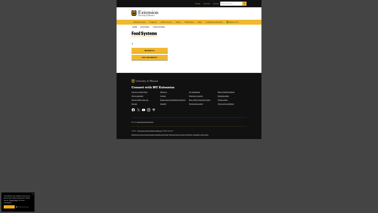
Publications (189, 22)
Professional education (214, 22)
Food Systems (159, 27)
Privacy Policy (13, 200)
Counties (206, 4)
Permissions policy (196, 104)
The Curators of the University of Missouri (150, 131)
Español (163, 104)
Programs (153, 22)
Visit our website (149, 57)
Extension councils (196, 96)
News (200, 22)
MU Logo (133, 81)
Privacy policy (223, 100)
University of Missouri (147, 81)
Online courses (166, 22)
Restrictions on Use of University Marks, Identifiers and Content (150, 135)
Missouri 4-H (234, 22)
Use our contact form (139, 92)
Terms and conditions (226, 104)
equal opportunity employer (145, 122)
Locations (144, 27)
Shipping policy (223, 96)
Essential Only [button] (9, 207)
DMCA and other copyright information (180, 135)
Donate (216, 4)
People (197, 4)
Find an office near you (140, 100)
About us (163, 92)
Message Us (150, 50)
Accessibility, (196, 135)
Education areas (139, 22)
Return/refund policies (226, 92)
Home (134, 27)
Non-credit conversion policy (199, 100)
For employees (194, 92)
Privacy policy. (204, 135)
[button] (22, 206)
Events (178, 22)
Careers (163, 96)
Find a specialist (137, 96)
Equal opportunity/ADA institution (173, 100)
